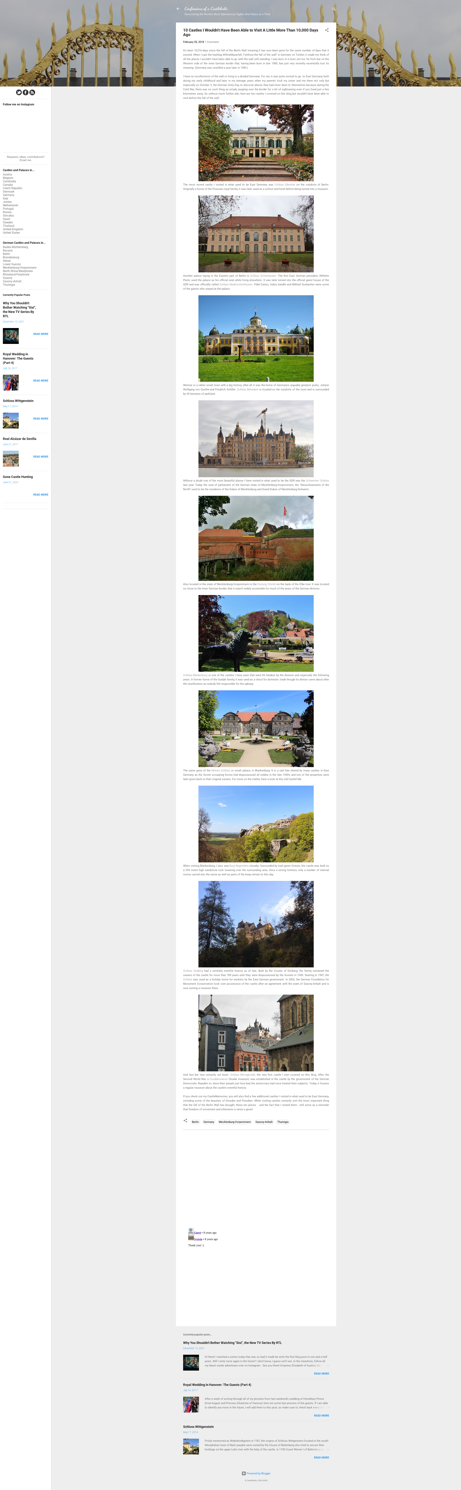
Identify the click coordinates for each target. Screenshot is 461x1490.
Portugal (8, 208)
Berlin (195, 1122)
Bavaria (8, 250)
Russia (7, 212)
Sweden (8, 222)
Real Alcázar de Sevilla (19, 439)
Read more (321, 1373)
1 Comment (212, 42)
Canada (8, 184)
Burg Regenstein (239, 865)
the (315, 480)
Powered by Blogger (258, 1473)
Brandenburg (11, 257)
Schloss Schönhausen (263, 275)
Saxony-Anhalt (264, 1122)
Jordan (7, 202)
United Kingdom (13, 229)
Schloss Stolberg (193, 970)
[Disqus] (256, 1178)
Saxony (7, 278)
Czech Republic (12, 188)
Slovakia (8, 215)
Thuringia (282, 1122)
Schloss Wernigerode (242, 1074)
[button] (327, 31)
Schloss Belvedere (247, 389)
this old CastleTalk (290, 779)
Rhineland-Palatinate (16, 274)
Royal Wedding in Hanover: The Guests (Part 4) (217, 1385)
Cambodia (9, 181)
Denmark (8, 191)
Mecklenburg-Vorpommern (235, 1122)
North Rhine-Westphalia (18, 271)
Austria (7, 174)
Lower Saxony (12, 264)
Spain (6, 219)
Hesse (7, 260)
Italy (5, 198)
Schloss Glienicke (285, 184)
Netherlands (10, 205)
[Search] (334, 9)
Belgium (8, 178)
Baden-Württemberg (15, 247)
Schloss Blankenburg (195, 675)
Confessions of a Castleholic (206, 8)
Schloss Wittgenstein (198, 1427)
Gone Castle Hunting (18, 477)
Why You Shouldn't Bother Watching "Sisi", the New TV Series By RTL (232, 1343)
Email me (25, 160)
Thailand (8, 226)
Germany (208, 1122)
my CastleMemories (215, 1096)
